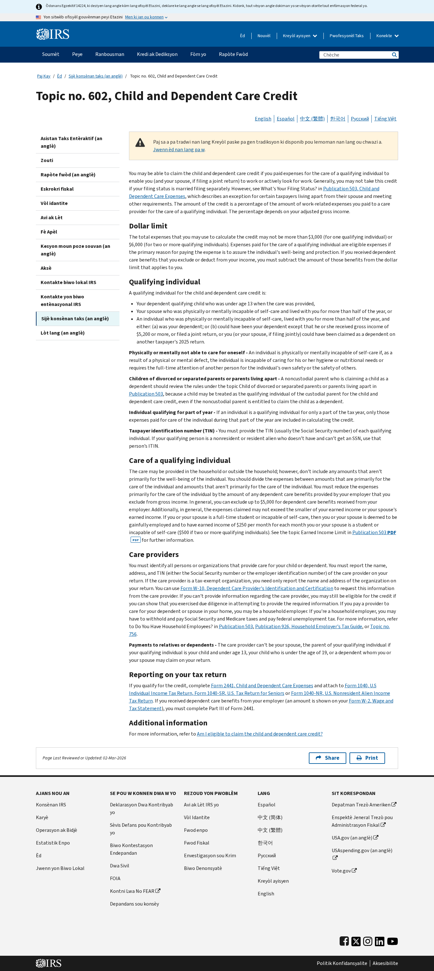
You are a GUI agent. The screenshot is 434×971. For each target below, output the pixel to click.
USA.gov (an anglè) (352, 837)
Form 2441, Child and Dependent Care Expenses (262, 685)
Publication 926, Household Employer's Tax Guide (308, 626)
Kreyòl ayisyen (297, 36)
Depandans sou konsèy (134, 903)
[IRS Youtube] (392, 940)
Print (371, 758)
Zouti (47, 160)
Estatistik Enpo (53, 842)
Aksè (46, 268)
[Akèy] (53, 32)
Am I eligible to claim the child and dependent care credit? (260, 733)
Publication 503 (146, 393)
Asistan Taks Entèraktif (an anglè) (71, 142)
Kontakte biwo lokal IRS (68, 282)
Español (286, 118)
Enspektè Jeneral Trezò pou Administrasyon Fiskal (362, 821)
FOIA (115, 878)
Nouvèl (264, 36)
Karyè (42, 817)
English (263, 118)
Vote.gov (341, 870)
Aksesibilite (385, 963)
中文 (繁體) (312, 118)
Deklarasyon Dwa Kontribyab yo (141, 808)
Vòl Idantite (197, 817)
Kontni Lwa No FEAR (132, 891)
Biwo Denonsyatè (203, 868)
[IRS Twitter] (356, 940)
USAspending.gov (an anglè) (362, 850)
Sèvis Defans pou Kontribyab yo (141, 829)
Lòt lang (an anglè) (63, 332)
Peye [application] (77, 54)
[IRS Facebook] (344, 940)
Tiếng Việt (385, 118)
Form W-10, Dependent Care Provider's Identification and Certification (256, 588)
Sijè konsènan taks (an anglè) (96, 76)
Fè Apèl (49, 231)
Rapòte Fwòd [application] (233, 54)
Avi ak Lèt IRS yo (201, 804)
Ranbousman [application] (109, 54)
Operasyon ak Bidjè (56, 830)
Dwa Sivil (119, 865)
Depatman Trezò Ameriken (361, 804)
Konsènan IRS (51, 804)
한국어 (337, 118)
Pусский (267, 855)
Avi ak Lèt (52, 217)
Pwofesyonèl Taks (347, 36)
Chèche (394, 55)
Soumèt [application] (50, 54)
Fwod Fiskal (196, 842)
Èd (242, 36)
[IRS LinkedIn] (379, 940)
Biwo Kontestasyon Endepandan (131, 849)
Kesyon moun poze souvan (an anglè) (75, 250)
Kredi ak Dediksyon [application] (157, 54)
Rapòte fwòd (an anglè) (68, 174)
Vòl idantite (54, 203)
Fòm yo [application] (198, 54)
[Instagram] (367, 940)
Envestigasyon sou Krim (210, 855)
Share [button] (332, 758)
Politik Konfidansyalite (342, 963)
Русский (360, 118)
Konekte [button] (384, 36)
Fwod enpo (196, 830)
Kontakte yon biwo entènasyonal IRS (62, 300)
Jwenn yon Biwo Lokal (60, 868)
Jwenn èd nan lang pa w (179, 149)
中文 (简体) (270, 817)
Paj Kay (44, 76)
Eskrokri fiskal (57, 189)
